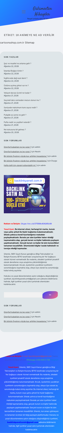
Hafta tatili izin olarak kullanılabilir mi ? (20, 165)
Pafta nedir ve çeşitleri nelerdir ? (17, 122)
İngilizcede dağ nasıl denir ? (15, 78)
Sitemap (29, 42)
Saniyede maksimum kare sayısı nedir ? (20, 107)
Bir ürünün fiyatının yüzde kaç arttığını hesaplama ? (25, 156)
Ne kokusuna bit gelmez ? (15, 129)
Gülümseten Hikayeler (42, 11)
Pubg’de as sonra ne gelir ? (15, 115)
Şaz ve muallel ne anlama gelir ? (17, 63)
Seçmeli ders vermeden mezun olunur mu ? (22, 100)
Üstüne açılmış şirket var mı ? (16, 85)
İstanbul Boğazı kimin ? (13, 71)
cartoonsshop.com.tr (12, 42)
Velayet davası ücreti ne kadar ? (17, 93)
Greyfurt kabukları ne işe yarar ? (17, 147)
